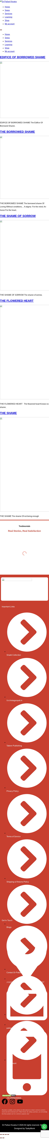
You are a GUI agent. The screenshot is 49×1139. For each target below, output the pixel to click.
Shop (7, 20)
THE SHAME (8, 413)
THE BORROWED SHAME (17, 131)
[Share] (6, 1134)
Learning (8, 17)
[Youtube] (20, 1101)
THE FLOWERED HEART (17, 300)
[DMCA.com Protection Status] (9, 1096)
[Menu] (1, 29)
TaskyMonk (30, 1128)
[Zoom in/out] (1, 1134)
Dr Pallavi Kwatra (9, 1125)
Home (7, 7)
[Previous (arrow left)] (1, 1137)
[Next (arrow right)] (3, 1137)
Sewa (7, 10)
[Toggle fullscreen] (3, 1134)
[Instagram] (12, 1101)
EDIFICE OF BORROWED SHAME (22, 57)
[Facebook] (5, 1101)
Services (8, 14)
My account (9, 24)
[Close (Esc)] (8, 1134)
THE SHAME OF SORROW (18, 215)
